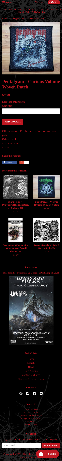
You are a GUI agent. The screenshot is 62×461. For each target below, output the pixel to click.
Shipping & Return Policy (31, 379)
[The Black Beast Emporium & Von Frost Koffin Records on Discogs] (20, 394)
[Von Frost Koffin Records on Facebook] (27, 394)
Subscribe (50, 445)
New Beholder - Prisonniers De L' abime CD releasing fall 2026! (31, 273)
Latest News (31, 267)
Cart (41, 2)
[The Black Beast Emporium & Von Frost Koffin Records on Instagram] (41, 394)
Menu (9, 2)
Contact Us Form (31, 375)
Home (4, 19)
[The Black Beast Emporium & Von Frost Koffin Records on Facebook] (34, 394)
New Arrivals (31, 371)
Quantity (7, 105)
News (31, 367)
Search (31, 363)
